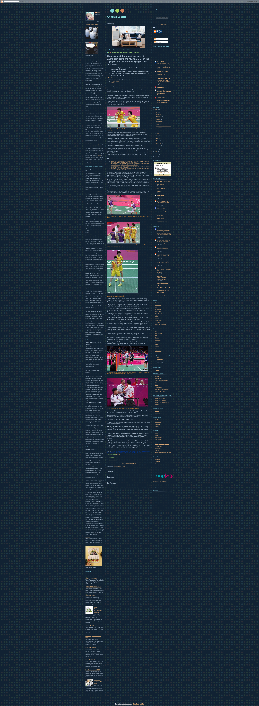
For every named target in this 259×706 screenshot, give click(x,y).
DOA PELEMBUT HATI (91, 578)
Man (156, 335)
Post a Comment (113, 460)
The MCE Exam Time (162, 360)
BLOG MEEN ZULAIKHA (163, 201)
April (157, 138)
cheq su (157, 411)
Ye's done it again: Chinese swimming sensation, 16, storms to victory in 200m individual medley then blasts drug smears (130, 169)
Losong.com (158, 311)
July (157, 131)
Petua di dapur (158, 387)
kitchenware (158, 382)
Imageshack (158, 305)
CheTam (157, 376)
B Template (157, 461)
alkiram (156, 385)
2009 (156, 154)
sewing (156, 433)
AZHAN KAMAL (161, 208)
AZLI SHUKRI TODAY (162, 268)
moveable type (158, 313)
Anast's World (116, 16)
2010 (156, 151)
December (159, 114)
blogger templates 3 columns (123, 704)
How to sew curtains (160, 398)
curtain (90, 162)
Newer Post (124, 463)
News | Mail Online (162, 61)
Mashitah (157, 337)
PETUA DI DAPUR (90, 659)
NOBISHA (159, 276)
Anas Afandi (158, 439)
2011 (156, 149)
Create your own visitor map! (160, 481)
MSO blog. (159, 247)
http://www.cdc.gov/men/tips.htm (163, 452)
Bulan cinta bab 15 (161, 197)
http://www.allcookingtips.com (162, 389)
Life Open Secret (159, 309)
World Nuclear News (162, 71)
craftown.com (158, 413)
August (158, 124)
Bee (156, 331)
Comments (158, 42)
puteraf (156, 344)
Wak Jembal (158, 351)
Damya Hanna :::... (162, 221)
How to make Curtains (160, 400)
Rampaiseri (157, 322)
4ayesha (157, 441)
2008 (156, 156)
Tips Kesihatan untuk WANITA (92, 669)
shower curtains (96, 144)
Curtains (87, 536)
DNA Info (157, 419)
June (157, 133)
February (158, 143)
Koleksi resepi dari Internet (161, 380)
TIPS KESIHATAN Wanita (91, 647)
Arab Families (158, 448)
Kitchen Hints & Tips (160, 391)
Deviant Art (157, 302)
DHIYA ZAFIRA (161, 188)
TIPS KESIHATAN (89, 625)
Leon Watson (111, 77)
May (157, 136)
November (159, 116)
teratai (156, 435)
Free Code (166, 172)
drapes (99, 155)
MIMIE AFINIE (160, 195)
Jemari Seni (160, 215)
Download (159, 172)
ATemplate (157, 463)
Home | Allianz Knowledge (164, 287)
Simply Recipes (158, 378)
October (158, 119)
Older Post (130, 463)
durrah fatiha (160, 218)
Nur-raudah (157, 340)
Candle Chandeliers (96, 544)
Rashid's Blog (160, 229)
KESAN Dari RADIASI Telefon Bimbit (98, 681)
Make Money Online (138, 704)
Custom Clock (162, 24)
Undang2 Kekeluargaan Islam (162, 444)
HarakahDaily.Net (161, 87)
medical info (158, 422)
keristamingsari (158, 333)
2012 (156, 112)
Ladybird (157, 450)
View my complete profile (91, 24)
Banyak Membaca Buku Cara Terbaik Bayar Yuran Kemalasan (164, 271)
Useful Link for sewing (160, 324)
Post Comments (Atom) (119, 466)
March (158, 140)
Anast (98, 12)
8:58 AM (118, 454)
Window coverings (89, 86)
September (159, 121)
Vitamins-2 (157, 424)
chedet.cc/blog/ (161, 295)
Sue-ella (157, 346)
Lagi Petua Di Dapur (90, 595)
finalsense (157, 459)
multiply (156, 316)
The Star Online (161, 97)
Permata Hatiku (158, 446)
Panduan (157, 318)
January (158, 145)
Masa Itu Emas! (160, 184)
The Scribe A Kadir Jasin (163, 254)
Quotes (157, 370)
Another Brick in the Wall (163, 240)
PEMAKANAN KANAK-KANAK (93, 586)
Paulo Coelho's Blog (162, 261)
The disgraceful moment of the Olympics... (126, 52)
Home (134, 463)
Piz (155, 342)
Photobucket (158, 320)
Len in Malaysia (158, 437)
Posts (157, 39)
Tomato (156, 348)
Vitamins (157, 426)
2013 (156, 109)
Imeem (156, 307)
